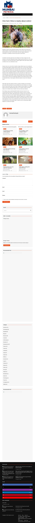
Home (26, 517)
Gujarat (4, 352)
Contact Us (26, 515)
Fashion (4, 346)
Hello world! (4, 502)
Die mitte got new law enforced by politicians (23, 509)
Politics (4, 367)
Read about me (6, 245)
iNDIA (4, 356)
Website (3, 195)
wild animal (9, 108)
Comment (4, 178)
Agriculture (5, 327)
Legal (4, 361)
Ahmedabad (5, 329)
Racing (4, 369)
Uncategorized (5, 382)
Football (4, 350)
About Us (19, 515)
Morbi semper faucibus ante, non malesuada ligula (24, 519)
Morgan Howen (20, 520)
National (4, 365)
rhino (4, 108)
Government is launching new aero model (22, 506)
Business (4, 335)
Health (4, 354)
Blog (4, 333)
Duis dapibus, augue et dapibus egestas (24, 516)
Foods (4, 348)
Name (3, 187)
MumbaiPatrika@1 (6, 23)
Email (3, 191)
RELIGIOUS (5, 373)
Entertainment (5, 344)
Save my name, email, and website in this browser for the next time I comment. (15, 199)
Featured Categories (21, 517)
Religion (4, 371)
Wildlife (21, 23)
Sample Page (26, 520)
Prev (5, 121)
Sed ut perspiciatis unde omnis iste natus (24, 521)
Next (30, 121)
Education (5, 342)
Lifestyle (4, 363)
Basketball (5, 331)
